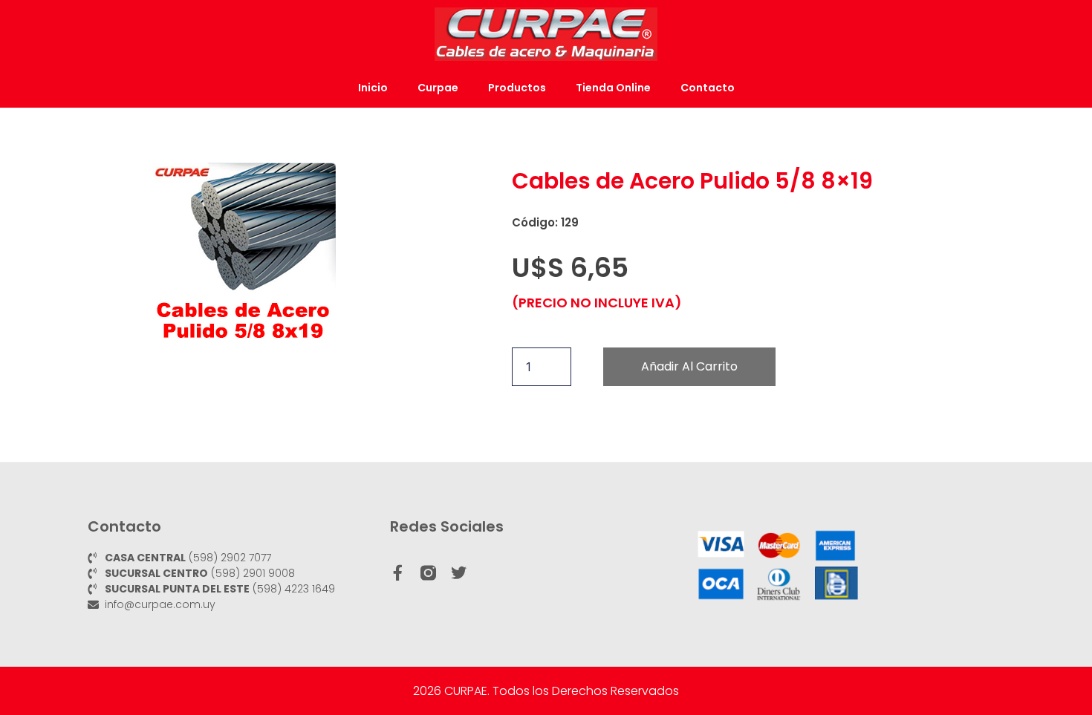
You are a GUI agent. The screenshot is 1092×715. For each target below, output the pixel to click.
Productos (517, 87)
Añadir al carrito (689, 366)
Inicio (373, 87)
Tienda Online (613, 87)
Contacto (707, 87)
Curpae (437, 87)
